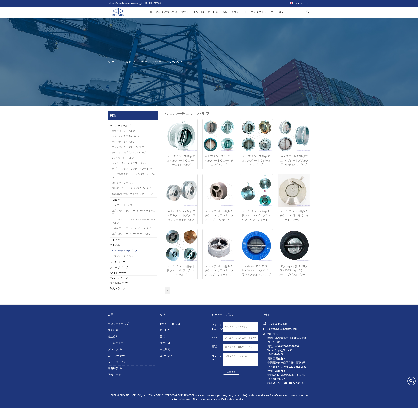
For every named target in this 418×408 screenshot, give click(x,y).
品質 (224, 12)
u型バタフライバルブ (123, 158)
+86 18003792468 (152, 3)
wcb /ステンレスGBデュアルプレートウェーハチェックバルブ (218, 160)
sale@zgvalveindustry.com (125, 3)
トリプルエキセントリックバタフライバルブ (133, 175)
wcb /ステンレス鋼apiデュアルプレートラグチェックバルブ (256, 160)
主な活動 (198, 12)
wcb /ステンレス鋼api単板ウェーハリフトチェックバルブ (181, 270)
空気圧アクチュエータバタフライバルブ (132, 194)
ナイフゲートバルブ (122, 205)
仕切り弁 (115, 200)
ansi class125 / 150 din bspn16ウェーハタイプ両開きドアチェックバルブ (256, 270)
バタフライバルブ (120, 126)
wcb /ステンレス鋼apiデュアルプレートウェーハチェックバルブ (181, 160)
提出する (231, 371)
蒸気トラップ (117, 289)
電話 (214, 347)
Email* (215, 338)
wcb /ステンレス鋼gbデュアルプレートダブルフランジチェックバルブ (181, 215)
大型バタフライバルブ (123, 131)
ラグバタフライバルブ (123, 142)
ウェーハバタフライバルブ (125, 136)
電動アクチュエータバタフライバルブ (131, 188)
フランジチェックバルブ (124, 256)
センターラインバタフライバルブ (129, 163)
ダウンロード (239, 12)
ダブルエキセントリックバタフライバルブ (133, 169)
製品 (183, 12)
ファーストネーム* (217, 327)
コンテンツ (216, 358)
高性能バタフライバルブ (124, 183)
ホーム (116, 62)
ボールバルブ (117, 262)
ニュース (276, 12)
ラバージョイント (120, 278)
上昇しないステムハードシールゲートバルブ (133, 212)
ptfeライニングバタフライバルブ (129, 152)
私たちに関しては (166, 12)
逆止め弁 (142, 62)
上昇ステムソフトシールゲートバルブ (131, 228)
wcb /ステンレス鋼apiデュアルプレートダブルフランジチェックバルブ (294, 160)
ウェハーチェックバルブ (167, 62)
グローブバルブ (119, 268)
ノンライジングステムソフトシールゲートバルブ (133, 221)
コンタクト (257, 12)
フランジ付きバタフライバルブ (128, 147)
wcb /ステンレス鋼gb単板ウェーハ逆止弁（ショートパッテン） (294, 215)
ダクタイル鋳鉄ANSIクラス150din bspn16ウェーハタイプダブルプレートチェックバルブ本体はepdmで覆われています (294, 274)
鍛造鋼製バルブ (119, 283)
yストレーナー (118, 273)
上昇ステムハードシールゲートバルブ (131, 234)
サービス (213, 12)
